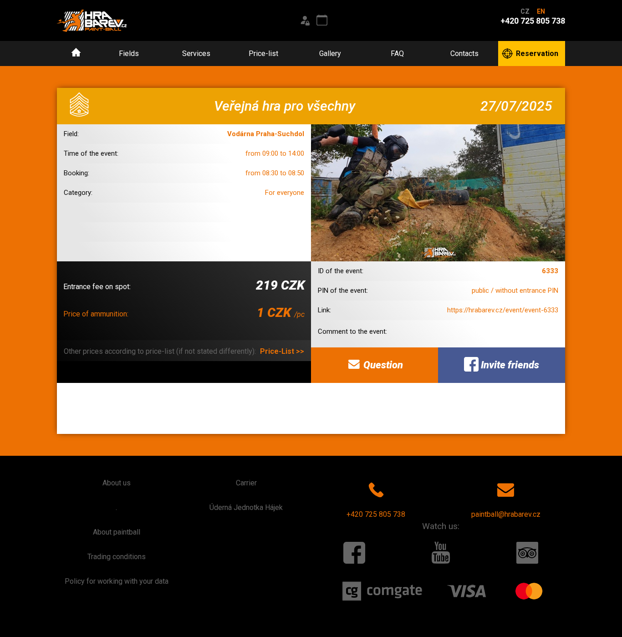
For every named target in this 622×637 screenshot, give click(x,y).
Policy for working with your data (116, 581)
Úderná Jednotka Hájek (246, 507)
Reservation (537, 53)
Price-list (263, 53)
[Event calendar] (321, 20)
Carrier (246, 483)
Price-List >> (282, 351)
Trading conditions (116, 556)
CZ (525, 11)
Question (382, 365)
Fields (129, 53)
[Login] (304, 20)
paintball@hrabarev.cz (505, 514)
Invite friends (509, 365)
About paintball (116, 532)
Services (196, 53)
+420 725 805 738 (376, 514)
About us (116, 483)
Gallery (330, 53)
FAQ (397, 53)
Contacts (464, 53)
